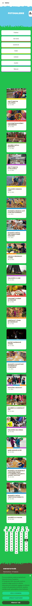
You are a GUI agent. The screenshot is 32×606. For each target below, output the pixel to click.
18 (6, 535)
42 (26, 545)
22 (26, 535)
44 (11, 548)
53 (16, 553)
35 (16, 543)
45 (16, 548)
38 (6, 545)
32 (26, 540)
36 (21, 543)
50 (16, 550)
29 (11, 540)
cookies (20, 585)
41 (21, 545)
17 (26, 533)
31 (21, 540)
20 (16, 535)
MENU (7, 3)
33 (6, 543)
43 (6, 548)
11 (22, 530)
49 (11, 550)
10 (17, 530)
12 (27, 530)
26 (21, 538)
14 (11, 533)
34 (11, 543)
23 (6, 538)
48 (6, 550)
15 (16, 533)
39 (11, 545)
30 (16, 540)
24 (11, 538)
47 (26, 548)
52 (26, 550)
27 (26, 538)
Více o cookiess (15, 593)
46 (21, 548)
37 (26, 543)
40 (16, 545)
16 (21, 533)
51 (21, 550)
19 (11, 535)
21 (21, 535)
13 (6, 533)
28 (6, 540)
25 (16, 538)
